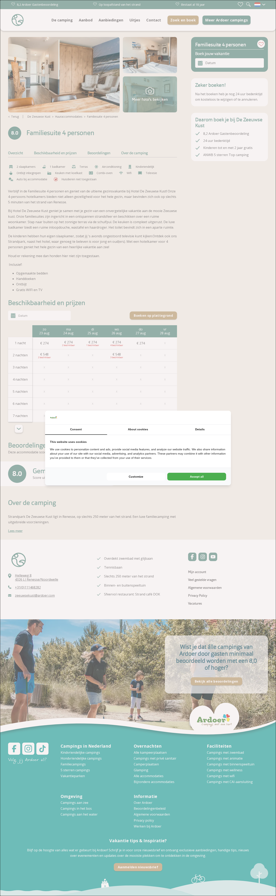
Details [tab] (200, 429)
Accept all (197, 476)
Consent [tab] (76, 429)
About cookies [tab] (138, 429)
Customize (136, 476)
